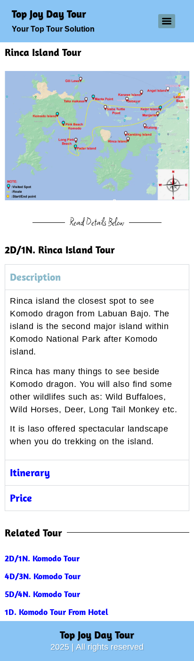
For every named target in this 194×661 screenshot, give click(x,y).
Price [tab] (21, 497)
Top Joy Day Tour (49, 13)
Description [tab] (35, 276)
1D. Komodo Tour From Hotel (56, 611)
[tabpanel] (97, 374)
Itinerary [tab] (30, 472)
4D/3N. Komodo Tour (43, 576)
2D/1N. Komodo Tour (42, 558)
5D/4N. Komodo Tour (42, 594)
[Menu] (166, 21)
